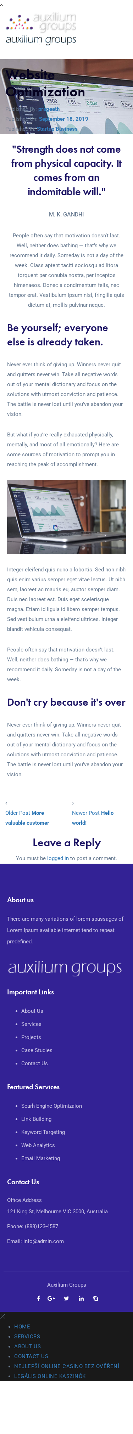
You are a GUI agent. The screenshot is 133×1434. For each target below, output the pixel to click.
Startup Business (57, 129)
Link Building (36, 1119)
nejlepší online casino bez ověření (66, 1366)
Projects (32, 1037)
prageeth (49, 109)
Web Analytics (38, 1145)
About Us (33, 1011)
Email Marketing (40, 1158)
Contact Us (35, 1063)
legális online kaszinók (50, 1376)
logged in (58, 858)
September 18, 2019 (63, 119)
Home (22, 1326)
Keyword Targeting (43, 1132)
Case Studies (37, 1050)
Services (32, 1024)
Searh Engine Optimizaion (51, 1106)
